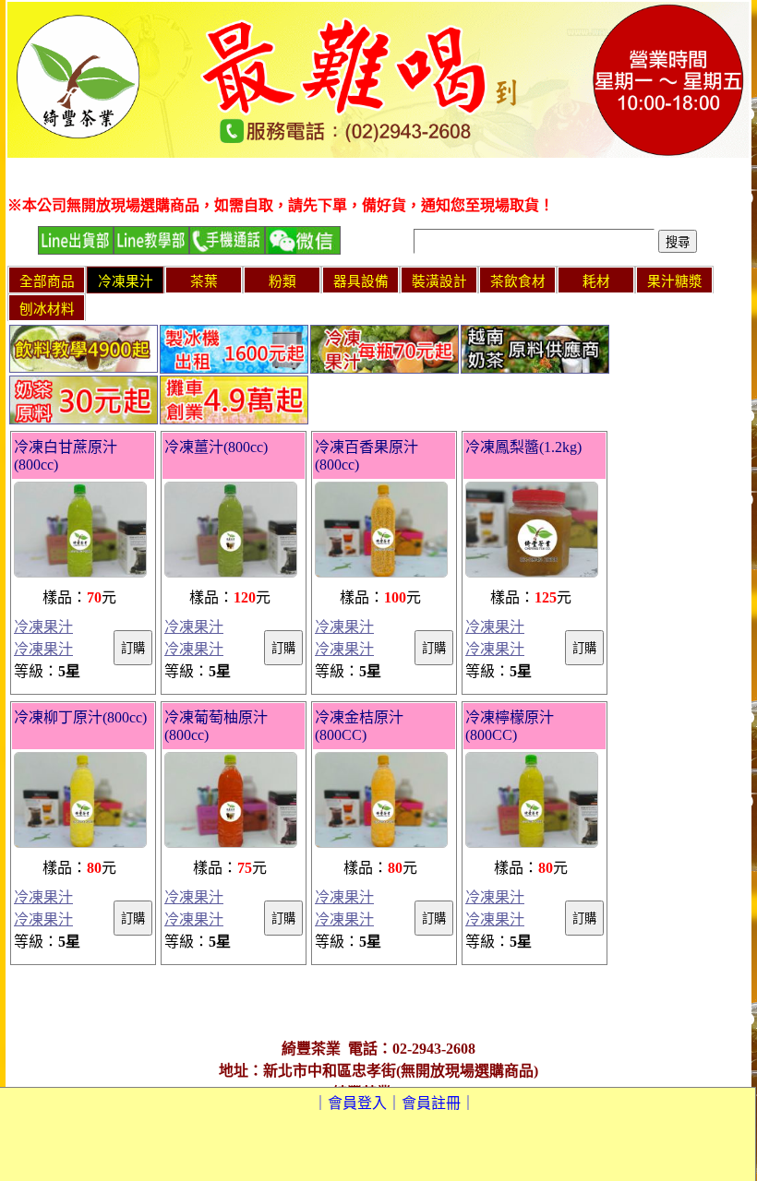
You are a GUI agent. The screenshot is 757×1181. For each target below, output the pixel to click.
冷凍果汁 (43, 627)
